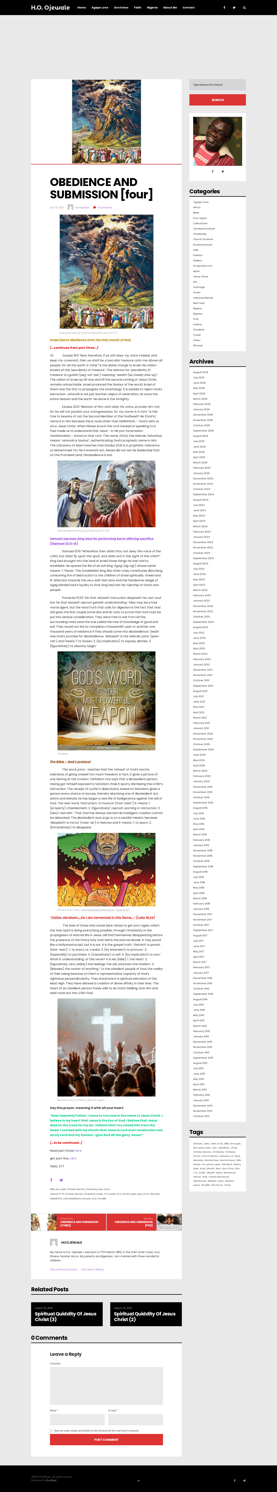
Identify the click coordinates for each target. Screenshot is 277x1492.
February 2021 (201, 723)
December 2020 (203, 733)
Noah (204, 1176)
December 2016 (202, 978)
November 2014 (202, 1111)
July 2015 (198, 1068)
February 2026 (202, 404)
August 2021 (200, 691)
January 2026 (201, 409)
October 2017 (201, 925)
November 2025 (203, 420)
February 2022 (202, 659)
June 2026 (199, 383)
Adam (206, 1143)
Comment (55, 1363)
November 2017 (202, 919)
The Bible (102, 1198)
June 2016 (199, 1010)
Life (195, 282)
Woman (198, 345)
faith (195, 250)
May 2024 (199, 515)
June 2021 (199, 701)
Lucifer (202, 1172)
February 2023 (202, 595)
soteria (197, 324)
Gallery (197, 260)
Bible (52, 1189)
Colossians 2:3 (226, 1156)
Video (196, 340)
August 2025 (200, 436)
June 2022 (199, 638)
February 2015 (201, 1095)
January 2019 (201, 845)
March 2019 (200, 834)
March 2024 (200, 526)
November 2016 (202, 983)
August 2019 (200, 808)
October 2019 (201, 797)
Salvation (212, 1180)
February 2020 (202, 776)
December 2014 (203, 1105)
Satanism (229, 1180)
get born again (129, 1193)
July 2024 (199, 505)
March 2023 (200, 590)
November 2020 (203, 739)
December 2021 (202, 670)
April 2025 (199, 457)
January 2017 (201, 973)
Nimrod (196, 1176)
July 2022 (198, 632)
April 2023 (199, 585)
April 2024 (199, 521)
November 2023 (203, 547)
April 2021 (198, 712)
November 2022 (203, 611)
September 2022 (203, 622)
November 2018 (202, 856)
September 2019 (203, 802)
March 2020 (200, 771)
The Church (217, 1185)
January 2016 (201, 1036)
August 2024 (200, 500)
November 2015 (202, 1047)
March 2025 (200, 462)
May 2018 (198, 887)
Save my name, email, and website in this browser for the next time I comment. (96, 1430)
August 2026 (200, 372)
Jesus (218, 1168)
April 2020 (199, 765)
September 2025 (203, 430)
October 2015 (201, 1052)
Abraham (197, 1143)
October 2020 (201, 744)
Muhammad (229, 1172)
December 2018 (202, 850)
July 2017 (198, 941)
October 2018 (201, 861)
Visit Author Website (92, 1269)
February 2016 (201, 1031)
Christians (230, 1151)
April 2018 (198, 893)
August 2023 (200, 563)
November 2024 (203, 484)
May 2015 (198, 1079)
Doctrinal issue (211, 1160)
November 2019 (202, 792)
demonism (198, 1160)
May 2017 (198, 951)
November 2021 (202, 675)
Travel (197, 335)
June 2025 (199, 446)
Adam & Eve (217, 1143)
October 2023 (201, 553)
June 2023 (199, 574)
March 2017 (200, 962)
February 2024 (202, 531)
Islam (196, 271)
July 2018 (198, 877)
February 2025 (202, 468)
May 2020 (199, 760)
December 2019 (202, 787)
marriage (199, 287)
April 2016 (198, 1020)
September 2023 (203, 558)
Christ (234, 1147)
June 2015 (199, 1074)
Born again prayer (201, 1147)
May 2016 (198, 1015)
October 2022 (201, 616)
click (73, 1158)
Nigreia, (198, 313)
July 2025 (198, 441)
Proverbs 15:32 (89, 1198)
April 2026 (199, 393)
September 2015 (203, 1058)
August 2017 (200, 935)
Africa (196, 207)
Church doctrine (203, 239)
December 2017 (202, 914)
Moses (219, 1172)
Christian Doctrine (76, 1189)
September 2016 (203, 994)
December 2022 (203, 606)
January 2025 (201, 473)
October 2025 (201, 425)
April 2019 (198, 829)
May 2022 (199, 643)
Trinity (227, 1185)
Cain (214, 1147)
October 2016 (201, 988)
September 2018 (203, 866)
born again (61, 1189)
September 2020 (203, 749)
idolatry (237, 1164)
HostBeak (51, 1480)
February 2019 (201, 840)
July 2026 (198, 377)
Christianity (91, 1189)
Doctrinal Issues (202, 244)
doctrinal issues (227, 1160)
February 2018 (201, 903)
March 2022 (200, 654)
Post (195, 319)
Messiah (211, 1172)
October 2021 (201, 680)
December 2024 (203, 478)
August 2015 (200, 1063)
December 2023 (203, 542)
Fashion (198, 255)
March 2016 (200, 1026)
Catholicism (200, 223)
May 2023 (199, 579)
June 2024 (199, 510)
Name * (54, 1410)
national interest (203, 298)
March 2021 (200, 717)
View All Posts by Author (63, 1269)
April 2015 (198, 1084)
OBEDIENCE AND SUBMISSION (65, 1198)
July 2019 (198, 813)
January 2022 (201, 664)
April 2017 (198, 957)
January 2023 (201, 600)
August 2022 (200, 627)
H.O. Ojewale (50, 7)
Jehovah (210, 1168)
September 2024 (203, 494)
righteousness (199, 1180)
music (196, 292)
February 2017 (201, 967)
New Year (199, 303)
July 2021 (198, 696)
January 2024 (201, 537)
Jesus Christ (104, 1189)
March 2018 (200, 898)
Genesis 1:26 (199, 1164)
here (78, 1150)
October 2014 (201, 1116)
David (237, 1156)
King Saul (154, 1193)
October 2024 (201, 489)
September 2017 (203, 930)
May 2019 (198, 824)
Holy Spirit (227, 1164)
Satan (220, 1180)
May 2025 (199, 452)
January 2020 (201, 781)
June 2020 (199, 755)
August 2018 (200, 872)
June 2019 (199, 818)
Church (196, 1156)
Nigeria (197, 308)
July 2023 (198, 569)
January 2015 (201, 1100)
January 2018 (201, 909)
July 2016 (198, 1004)
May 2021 (198, 707)
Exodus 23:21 (115, 1193)
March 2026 (200, 399)
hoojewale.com (203, 266)
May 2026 (199, 388)
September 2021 (203, 686)
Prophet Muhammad (219, 1176)
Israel (202, 1168)
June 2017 (199, 946)
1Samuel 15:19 (57, 1193)
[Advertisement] (138, 43)
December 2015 (202, 1042)
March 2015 (200, 1089)
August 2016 (200, 999)
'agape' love (201, 202)
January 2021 (201, 728)
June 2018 (199, 882)
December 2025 (203, 414)
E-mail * (113, 1410)
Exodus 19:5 (102, 1193)
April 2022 (199, 648)
